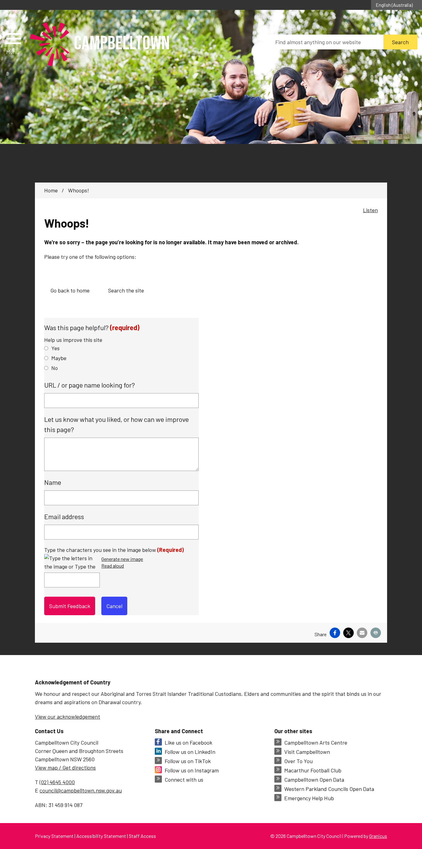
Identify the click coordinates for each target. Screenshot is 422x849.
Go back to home (70, 290)
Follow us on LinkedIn (190, 751)
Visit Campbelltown (307, 751)
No (54, 367)
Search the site (126, 290)
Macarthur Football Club (312, 770)
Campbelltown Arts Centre (315, 742)
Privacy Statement (54, 836)
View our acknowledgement (67, 716)
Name (52, 482)
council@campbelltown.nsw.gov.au (81, 790)
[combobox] (396, 5)
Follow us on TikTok (188, 761)
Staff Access (142, 836)
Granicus (378, 836)
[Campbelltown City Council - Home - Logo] (99, 44)
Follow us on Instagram (192, 770)
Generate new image (122, 559)
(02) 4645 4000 (57, 782)
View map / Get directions (65, 767)
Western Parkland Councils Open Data (329, 788)
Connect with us (184, 779)
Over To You (298, 761)
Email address (64, 516)
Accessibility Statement (101, 836)
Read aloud (112, 566)
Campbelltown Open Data (314, 779)
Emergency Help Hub (309, 798)
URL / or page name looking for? (89, 385)
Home (51, 190)
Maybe (58, 358)
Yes (55, 348)
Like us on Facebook (188, 742)
